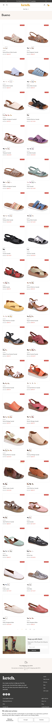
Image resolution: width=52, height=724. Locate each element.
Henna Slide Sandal (8, 85)
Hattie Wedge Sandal (8, 421)
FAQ (4, 704)
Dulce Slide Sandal (31, 85)
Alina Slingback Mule (32, 622)
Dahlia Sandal (6, 287)
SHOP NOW (37, 1)
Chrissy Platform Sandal (9, 454)
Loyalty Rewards (45, 706)
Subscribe (34, 650)
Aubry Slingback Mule (8, 622)
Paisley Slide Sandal (8, 220)
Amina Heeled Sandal (8, 387)
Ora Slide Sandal (31, 153)
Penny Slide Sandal (32, 220)
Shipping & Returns (7, 701)
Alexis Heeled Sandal (32, 354)
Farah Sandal (30, 521)
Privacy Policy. (35, 715)
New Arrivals (46, 679)
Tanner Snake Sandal (8, 488)
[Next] (34, 629)
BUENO (4, 50)
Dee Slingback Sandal (32, 52)
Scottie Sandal (6, 253)
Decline (41, 719)
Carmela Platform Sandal (33, 387)
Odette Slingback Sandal (9, 186)
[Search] (7, 5)
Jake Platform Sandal (8, 521)
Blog (43, 704)
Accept (26, 719)
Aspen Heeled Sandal (32, 320)
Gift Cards (45, 690)
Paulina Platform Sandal (33, 119)
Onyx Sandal (30, 186)
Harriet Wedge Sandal (32, 421)
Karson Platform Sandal (33, 287)
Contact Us (5, 706)
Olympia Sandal (7, 153)
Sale (44, 688)
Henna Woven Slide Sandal (10, 52)
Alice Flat (5, 555)
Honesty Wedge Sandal (33, 454)
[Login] (44, 5)
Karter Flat (29, 555)
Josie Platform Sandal (32, 488)
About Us (44, 701)
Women (45, 682)
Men (44, 685)
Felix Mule (29, 589)
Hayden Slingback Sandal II (10, 119)
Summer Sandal (31, 253)
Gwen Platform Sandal (8, 320)
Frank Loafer (6, 589)
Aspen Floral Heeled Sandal (10, 354)
